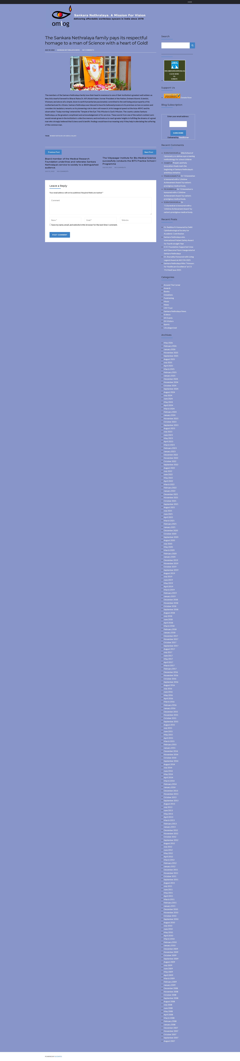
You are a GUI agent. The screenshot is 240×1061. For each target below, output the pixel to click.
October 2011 (170, 876)
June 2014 (168, 771)
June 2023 (168, 435)
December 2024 (171, 379)
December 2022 (171, 454)
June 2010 (168, 929)
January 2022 (169, 491)
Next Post (148, 152)
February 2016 (170, 705)
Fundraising (169, 298)
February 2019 (170, 593)
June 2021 (168, 514)
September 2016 (171, 682)
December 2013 (171, 790)
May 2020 (168, 547)
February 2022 (170, 487)
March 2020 (169, 550)
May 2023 (168, 438)
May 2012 (168, 853)
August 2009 (169, 962)
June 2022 (168, 474)
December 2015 (171, 711)
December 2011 (171, 869)
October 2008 (170, 995)
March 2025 (169, 369)
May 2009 (168, 972)
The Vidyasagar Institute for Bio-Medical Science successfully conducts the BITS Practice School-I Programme (129, 161)
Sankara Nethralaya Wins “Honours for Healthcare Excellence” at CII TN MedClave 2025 (179, 266)
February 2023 (170, 448)
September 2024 (171, 389)
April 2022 (168, 481)
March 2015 (169, 741)
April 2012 (168, 856)
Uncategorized (170, 327)
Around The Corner (172, 285)
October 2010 (170, 916)
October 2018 (170, 606)
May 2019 (168, 583)
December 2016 (171, 672)
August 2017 (169, 649)
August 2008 (169, 1001)
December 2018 (171, 599)
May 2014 (168, 774)
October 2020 (170, 533)
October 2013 (170, 797)
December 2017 (171, 636)
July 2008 (168, 1004)
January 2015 (169, 748)
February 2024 (170, 412)
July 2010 (168, 925)
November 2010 (171, 912)
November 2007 (171, 1031)
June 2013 (168, 810)
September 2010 (171, 919)
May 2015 (168, 734)
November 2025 (171, 352)
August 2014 (169, 764)
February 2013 (170, 823)
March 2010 (169, 939)
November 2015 (171, 715)
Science (167, 314)
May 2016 (168, 695)
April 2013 (168, 817)
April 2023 (168, 441)
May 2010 (168, 932)
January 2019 (169, 596)
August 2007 (169, 1041)
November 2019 (171, 563)
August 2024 (169, 392)
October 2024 (170, 385)
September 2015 (171, 721)
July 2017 (168, 652)
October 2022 (170, 461)
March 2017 (169, 665)
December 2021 (171, 494)
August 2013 (169, 804)
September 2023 (171, 425)
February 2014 (170, 784)
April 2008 (168, 1014)
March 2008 (169, 1018)
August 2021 (169, 507)
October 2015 (170, 718)
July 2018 (168, 616)
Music (166, 301)
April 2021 (168, 517)
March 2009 (169, 978)
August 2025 (169, 359)
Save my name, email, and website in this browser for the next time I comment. (84, 225)
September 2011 (171, 879)
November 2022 (171, 458)
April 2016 (168, 698)
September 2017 (171, 646)
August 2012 (169, 843)
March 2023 (169, 445)
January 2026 (169, 349)
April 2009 (168, 975)
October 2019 (170, 566)
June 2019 (168, 580)
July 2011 (168, 886)
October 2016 (170, 678)
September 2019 (171, 570)
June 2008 (168, 1008)
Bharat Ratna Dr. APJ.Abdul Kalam (63, 136)
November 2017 (171, 639)
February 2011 (170, 902)
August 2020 (169, 540)
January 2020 (169, 557)
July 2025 (168, 362)
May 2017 (168, 659)
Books (167, 291)
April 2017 (168, 662)
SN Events (168, 318)
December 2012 (171, 830)
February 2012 (170, 863)
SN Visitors (169, 321)
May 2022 (168, 478)
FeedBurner (184, 137)
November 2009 (171, 952)
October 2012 (170, 836)
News (166, 304)
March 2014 (169, 781)
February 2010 (170, 942)
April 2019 (168, 586)
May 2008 (168, 1011)
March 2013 (169, 820)
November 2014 (171, 754)
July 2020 (168, 543)
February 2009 (170, 981)
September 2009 (171, 958)
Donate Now (186, 97)
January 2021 (169, 527)
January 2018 (169, 632)
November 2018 (171, 603)
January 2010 (169, 945)
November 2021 (171, 497)
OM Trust (168, 308)
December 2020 (171, 530)
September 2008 (171, 998)
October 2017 (170, 642)
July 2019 (168, 576)
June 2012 (168, 850)
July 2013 (168, 807)
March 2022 (169, 484)
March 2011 (169, 899)
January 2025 (169, 375)
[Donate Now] (174, 80)
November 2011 (171, 873)
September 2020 (171, 537)
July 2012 (168, 846)
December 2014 (171, 751)
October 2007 (170, 1034)
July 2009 (168, 965)
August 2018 (169, 613)
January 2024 (169, 415)
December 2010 (171, 909)
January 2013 (169, 827)
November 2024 (171, 382)
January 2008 (169, 1024)
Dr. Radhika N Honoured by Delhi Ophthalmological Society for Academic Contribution (178, 230)
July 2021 (168, 510)
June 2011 (168, 889)
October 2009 (170, 955)
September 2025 (171, 356)
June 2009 (168, 968)
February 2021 (170, 524)
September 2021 (171, 504)
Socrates (58, 1056)
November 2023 (171, 418)
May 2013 (168, 814)
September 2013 (171, 800)
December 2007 (171, 1028)
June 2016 (168, 692)
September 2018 (171, 609)
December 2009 (171, 949)
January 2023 (169, 451)
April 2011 (168, 896)
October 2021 (170, 501)
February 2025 (170, 372)
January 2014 (169, 787)
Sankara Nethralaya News (68, 50)
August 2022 (169, 468)
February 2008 (170, 1021)
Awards (167, 288)
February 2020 (170, 553)
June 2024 (168, 398)
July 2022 (168, 471)
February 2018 (170, 629)
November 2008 (171, 991)
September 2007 (171, 1037)
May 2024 (168, 402)
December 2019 (171, 560)
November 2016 (171, 675)
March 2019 (169, 589)
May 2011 (168, 893)
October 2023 (170, 421)
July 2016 (168, 688)
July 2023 (168, 431)
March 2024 (169, 408)
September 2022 (171, 464)
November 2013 (171, 794)
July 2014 (168, 767)
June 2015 (168, 731)
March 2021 (169, 520)
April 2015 (168, 738)
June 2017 (168, 655)
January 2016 (169, 708)
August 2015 (169, 725)
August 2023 (169, 428)
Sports (167, 324)
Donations (168, 295)
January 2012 (169, 866)
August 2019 (169, 573)
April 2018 (168, 622)
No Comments (88, 50)
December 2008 (171, 988)
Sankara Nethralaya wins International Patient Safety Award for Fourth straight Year (179, 240)
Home (190, 2)
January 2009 (169, 985)
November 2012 (171, 833)
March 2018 (169, 626)
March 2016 (169, 701)
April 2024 (168, 405)
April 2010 (168, 935)
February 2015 (170, 744)
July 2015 (168, 728)
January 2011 (169, 906)
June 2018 (168, 619)
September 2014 (171, 761)
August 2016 (169, 685)
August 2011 (169, 883)
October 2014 (170, 757)
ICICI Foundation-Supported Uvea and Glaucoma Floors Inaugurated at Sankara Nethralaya (179, 250)
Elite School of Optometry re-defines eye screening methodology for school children (179, 156)
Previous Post (54, 152)
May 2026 (168, 342)
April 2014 (168, 777)
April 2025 (168, 365)
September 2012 (171, 840)
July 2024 (168, 395)
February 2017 (170, 668)
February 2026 (170, 346)
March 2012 (169, 860)
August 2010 (169, 922)
